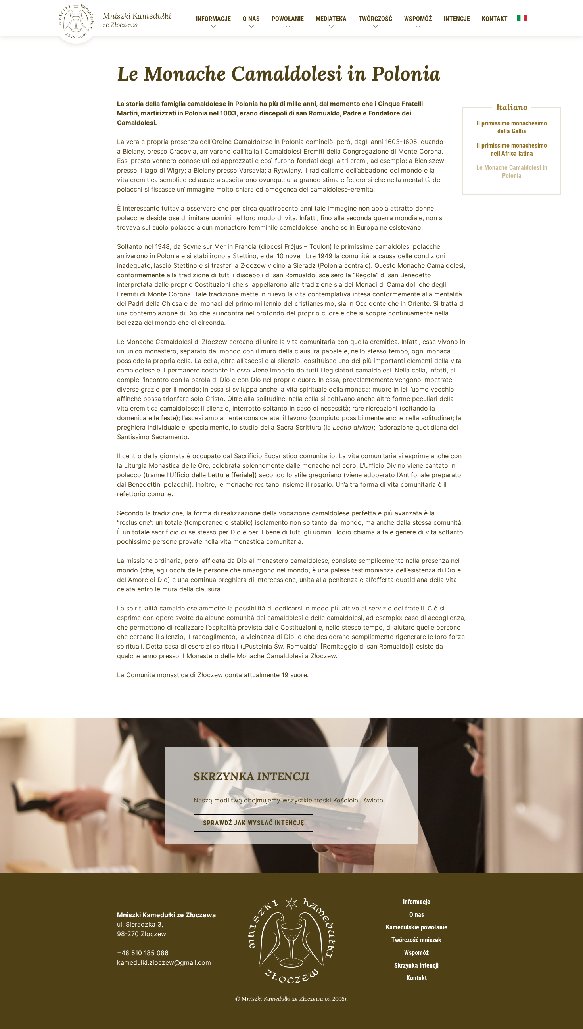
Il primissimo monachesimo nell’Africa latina (512, 149)
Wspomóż (418, 19)
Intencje (457, 19)
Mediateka (331, 19)
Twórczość (375, 19)
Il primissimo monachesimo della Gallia (512, 127)
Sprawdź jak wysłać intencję (253, 823)
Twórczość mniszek (416, 940)
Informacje (213, 19)
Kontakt (495, 19)
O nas (251, 19)
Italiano (522, 18)
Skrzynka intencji (416, 965)
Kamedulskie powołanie (416, 927)
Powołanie (288, 19)
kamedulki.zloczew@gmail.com (164, 962)
